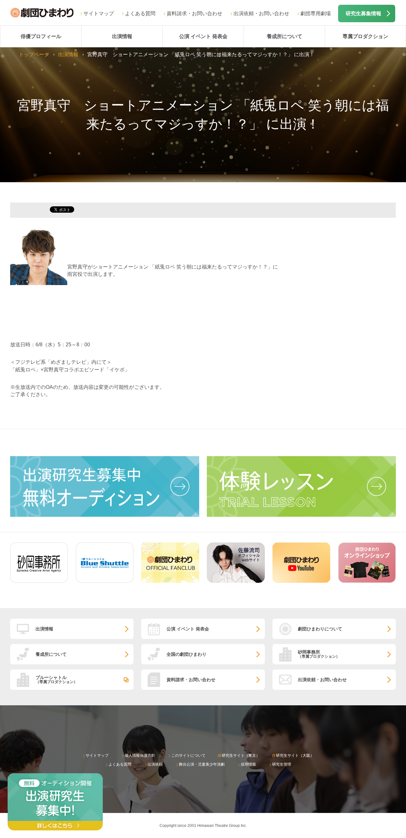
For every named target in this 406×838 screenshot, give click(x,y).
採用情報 (248, 764)
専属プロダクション (365, 36)
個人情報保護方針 (140, 755)
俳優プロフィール (41, 36)
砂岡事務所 (319, 654)
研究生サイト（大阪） (295, 755)
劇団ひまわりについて (320, 628)
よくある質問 (140, 13)
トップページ (34, 54)
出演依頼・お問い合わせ (261, 13)
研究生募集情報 (363, 13)
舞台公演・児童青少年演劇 (202, 764)
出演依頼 (155, 764)
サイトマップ (98, 13)
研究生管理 (281, 764)
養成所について (284, 36)
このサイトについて (188, 755)
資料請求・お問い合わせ (194, 13)
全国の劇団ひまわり (186, 654)
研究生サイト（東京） (241, 755)
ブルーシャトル (56, 679)
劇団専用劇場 (315, 13)
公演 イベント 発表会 (203, 36)
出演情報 (122, 36)
